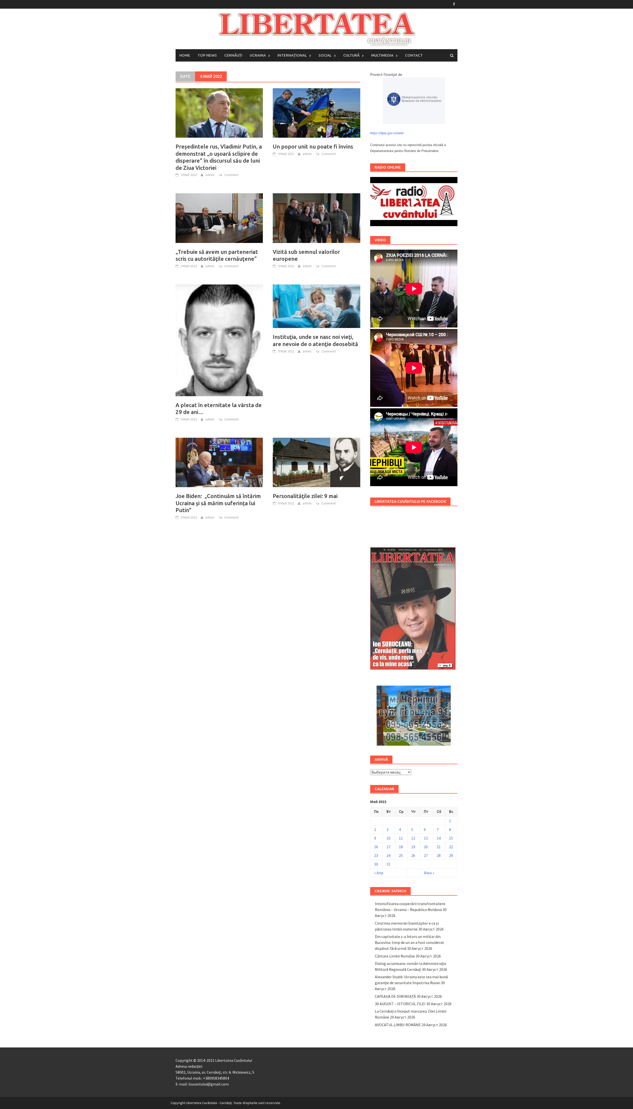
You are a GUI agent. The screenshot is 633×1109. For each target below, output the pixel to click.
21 (439, 846)
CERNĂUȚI (233, 55)
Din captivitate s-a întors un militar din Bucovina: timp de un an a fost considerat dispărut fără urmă (409, 942)
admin (209, 175)
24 (388, 855)
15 (451, 838)
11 (401, 838)
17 (388, 846)
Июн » (429, 872)
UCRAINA (258, 55)
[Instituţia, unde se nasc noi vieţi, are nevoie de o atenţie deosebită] (316, 305)
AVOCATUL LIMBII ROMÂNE (398, 1024)
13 (426, 838)
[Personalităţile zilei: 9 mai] (316, 461)
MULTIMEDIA (382, 55)
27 (426, 855)
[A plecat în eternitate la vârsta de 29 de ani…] (219, 339)
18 (401, 846)
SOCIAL (325, 55)
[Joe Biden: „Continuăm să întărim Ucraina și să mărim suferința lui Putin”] (219, 461)
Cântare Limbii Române (395, 956)
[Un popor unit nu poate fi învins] (316, 112)
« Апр (378, 872)
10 (388, 838)
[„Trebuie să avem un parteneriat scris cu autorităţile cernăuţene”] (219, 217)
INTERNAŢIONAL (292, 55)
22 (451, 846)
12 (413, 838)
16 (376, 846)
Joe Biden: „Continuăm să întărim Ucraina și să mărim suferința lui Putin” (218, 503)
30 (376, 864)
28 (439, 855)
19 (413, 846)
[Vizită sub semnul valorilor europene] (316, 217)
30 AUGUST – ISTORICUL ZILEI (400, 1003)
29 (451, 855)
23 (376, 855)
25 (401, 855)
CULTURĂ (351, 55)
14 (439, 838)
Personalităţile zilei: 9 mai (305, 496)
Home (184, 55)
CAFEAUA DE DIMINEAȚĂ (395, 996)
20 (426, 846)
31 (388, 864)
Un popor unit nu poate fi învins (313, 146)
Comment (231, 175)
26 (413, 855)
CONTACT (414, 55)
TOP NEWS (207, 55)
